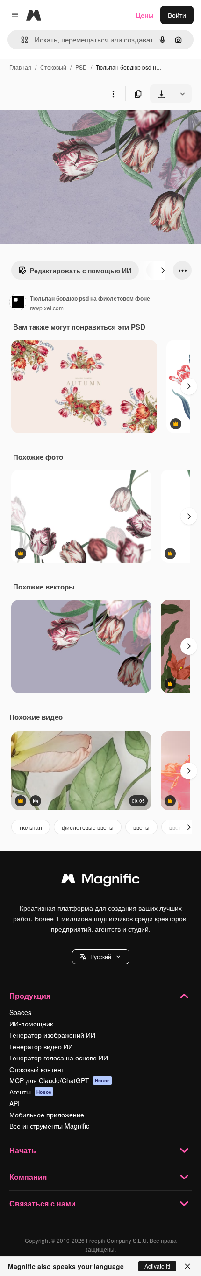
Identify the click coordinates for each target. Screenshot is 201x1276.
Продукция (29, 995)
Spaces (20, 1012)
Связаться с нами (42, 1203)
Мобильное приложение (46, 1114)
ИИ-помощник (31, 1023)
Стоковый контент (36, 1069)
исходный (63, 125)
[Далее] (162, 270)
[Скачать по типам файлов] (182, 93)
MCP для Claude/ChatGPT (59, 1080)
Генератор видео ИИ (41, 1046)
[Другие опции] (113, 93)
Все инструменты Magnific (49, 1125)
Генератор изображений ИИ (52, 1034)
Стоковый (53, 67)
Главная (20, 67)
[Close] (187, 1266)
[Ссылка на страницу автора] (17, 303)
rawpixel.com (47, 308)
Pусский (100, 957)
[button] (100, 956)
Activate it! (157, 1266)
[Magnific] (100, 881)
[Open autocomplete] (21, 39)
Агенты (30, 1091)
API (14, 1103)
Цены (145, 15)
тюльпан (30, 827)
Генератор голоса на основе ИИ (58, 1057)
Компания (28, 1176)
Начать (22, 1150)
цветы (141, 827)
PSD (81, 67)
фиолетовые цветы (88, 827)
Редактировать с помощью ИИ (80, 270)
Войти (177, 15)
